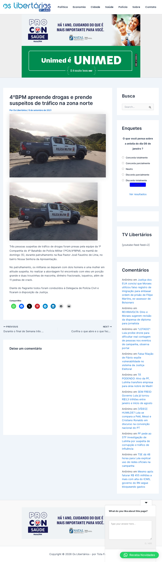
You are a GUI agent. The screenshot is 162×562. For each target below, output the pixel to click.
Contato (150, 7)
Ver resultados (137, 194)
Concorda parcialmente (138, 163)
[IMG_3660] (81, 61)
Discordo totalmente (136, 180)
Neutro (129, 169)
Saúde (109, 7)
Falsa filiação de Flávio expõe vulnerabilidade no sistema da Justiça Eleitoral (137, 361)
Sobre (136, 7)
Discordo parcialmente (137, 174)
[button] (139, 555)
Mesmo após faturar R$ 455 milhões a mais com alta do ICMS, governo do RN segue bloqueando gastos (137, 479)
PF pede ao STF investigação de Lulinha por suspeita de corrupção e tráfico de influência (136, 441)
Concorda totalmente (137, 157)
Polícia (122, 7)
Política (63, 7)
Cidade (95, 7)
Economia (79, 7)
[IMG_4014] (81, 29)
